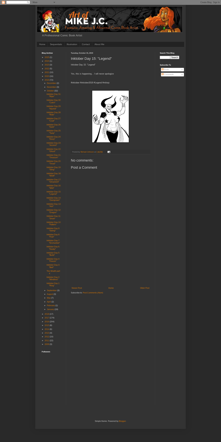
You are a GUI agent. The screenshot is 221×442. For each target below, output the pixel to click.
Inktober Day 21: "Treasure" (54, 156)
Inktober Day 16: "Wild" (54, 186)
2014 (47, 329)
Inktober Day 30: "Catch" (54, 101)
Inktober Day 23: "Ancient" (54, 144)
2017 (47, 318)
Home (42, 44)
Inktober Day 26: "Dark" (54, 126)
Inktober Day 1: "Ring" (53, 284)
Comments (169, 74)
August (50, 294)
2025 (47, 57)
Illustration (72, 44)
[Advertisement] (110, 262)
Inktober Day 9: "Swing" (53, 229)
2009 (47, 344)
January (51, 309)
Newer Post (77, 288)
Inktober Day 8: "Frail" (53, 235)
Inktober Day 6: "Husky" (53, 248)
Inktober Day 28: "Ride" (54, 113)
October (50, 91)
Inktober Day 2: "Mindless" (53, 278)
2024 (47, 61)
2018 (47, 314)
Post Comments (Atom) (93, 293)
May (49, 298)
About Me (99, 44)
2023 (47, 65)
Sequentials (56, 44)
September (52, 290)
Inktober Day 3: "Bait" (53, 266)
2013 (47, 333)
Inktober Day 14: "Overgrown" (54, 199)
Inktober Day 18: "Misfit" (54, 174)
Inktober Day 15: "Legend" (54, 193)
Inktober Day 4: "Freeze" (53, 260)
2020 (47, 76)
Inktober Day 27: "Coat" (54, 119)
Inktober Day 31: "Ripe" (54, 95)
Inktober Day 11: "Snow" (54, 217)
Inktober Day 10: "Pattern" (54, 223)
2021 (47, 72)
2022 (47, 69)
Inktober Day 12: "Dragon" (54, 211)
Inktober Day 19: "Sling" (54, 168)
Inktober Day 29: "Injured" (54, 107)
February (51, 305)
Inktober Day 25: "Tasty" (54, 132)
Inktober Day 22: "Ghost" (54, 150)
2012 (47, 337)
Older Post (144, 288)
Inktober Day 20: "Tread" (54, 162)
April (49, 302)
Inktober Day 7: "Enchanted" (53, 241)
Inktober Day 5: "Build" (53, 254)
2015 (47, 325)
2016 (47, 322)
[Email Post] (109, 152)
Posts (166, 69)
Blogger (122, 421)
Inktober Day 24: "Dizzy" (54, 138)
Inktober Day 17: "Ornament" (54, 181)
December (52, 83)
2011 (47, 340)
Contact (86, 44)
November (52, 87)
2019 (47, 80)
